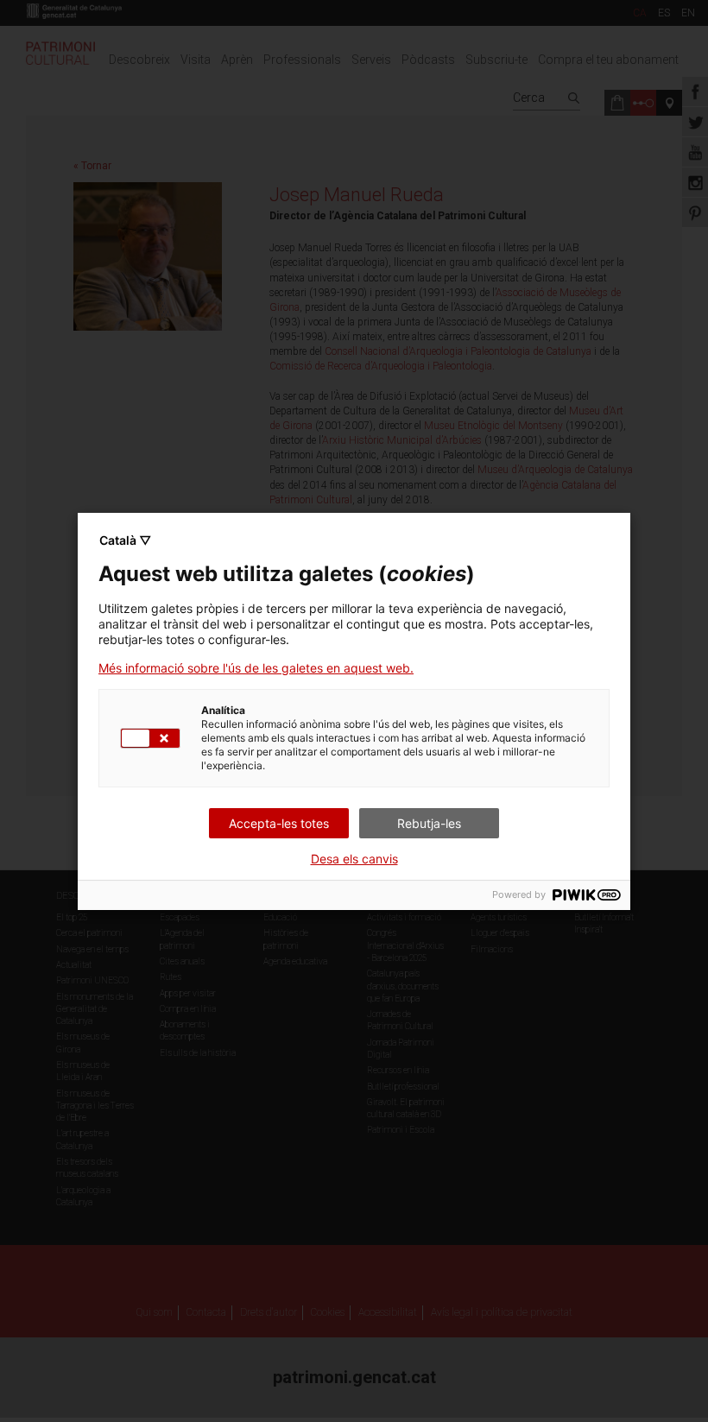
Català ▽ (125, 540)
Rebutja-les (429, 823)
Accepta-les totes (279, 823)
